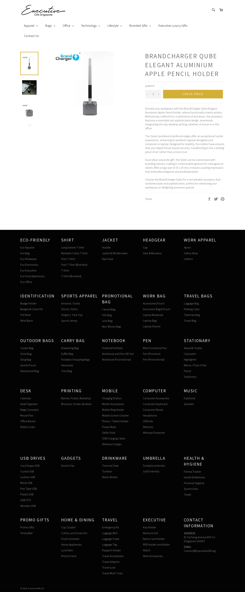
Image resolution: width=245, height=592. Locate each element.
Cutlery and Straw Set (74, 533)
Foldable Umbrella (154, 466)
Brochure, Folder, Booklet (76, 404)
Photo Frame (69, 556)
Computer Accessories (156, 398)
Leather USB (27, 477)
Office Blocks (27, 421)
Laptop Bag (150, 321)
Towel (187, 494)
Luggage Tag (109, 544)
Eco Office (26, 282)
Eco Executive (28, 270)
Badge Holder (28, 303)
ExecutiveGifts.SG (36, 588)
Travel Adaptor (111, 562)
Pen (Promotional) (153, 359)
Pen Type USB (28, 489)
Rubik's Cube (27, 427)
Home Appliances (71, 544)
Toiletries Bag (192, 315)
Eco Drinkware (28, 259)
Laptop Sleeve (152, 326)
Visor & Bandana (152, 253)
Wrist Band (26, 321)
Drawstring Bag (70, 348)
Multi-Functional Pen (155, 348)
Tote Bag (66, 371)
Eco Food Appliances (32, 276)
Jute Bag (107, 321)
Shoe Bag (26, 354)
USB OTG (25, 500)
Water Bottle (109, 477)
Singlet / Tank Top (72, 315)
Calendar (25, 398)
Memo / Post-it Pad (195, 365)
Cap (145, 247)
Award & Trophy (193, 348)
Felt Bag (107, 315)
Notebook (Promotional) (116, 359)
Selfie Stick (108, 433)
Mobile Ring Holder (113, 410)
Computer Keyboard (155, 404)
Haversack (67, 365)
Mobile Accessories (113, 404)
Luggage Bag (191, 303)
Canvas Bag (108, 309)
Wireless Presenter (154, 433)
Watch (146, 550)
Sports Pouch (28, 365)
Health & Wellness (194, 477)
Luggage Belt (110, 533)
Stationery (190, 377)
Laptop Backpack (153, 315)
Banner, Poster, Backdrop (76, 398)
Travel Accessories (112, 556)
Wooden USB (28, 506)
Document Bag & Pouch (156, 309)
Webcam (148, 427)
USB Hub (148, 421)
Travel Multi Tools (112, 573)
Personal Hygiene (194, 483)
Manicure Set (150, 533)
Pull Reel (25, 315)
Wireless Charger (112, 444)
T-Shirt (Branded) (71, 276)
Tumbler (107, 471)
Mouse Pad (26, 415)
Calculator (190, 354)
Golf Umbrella (151, 471)
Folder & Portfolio (112, 348)
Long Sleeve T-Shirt (72, 247)
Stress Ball (26, 533)
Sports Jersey (69, 321)
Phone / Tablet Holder (115, 421)
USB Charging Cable (113, 438)
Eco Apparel (27, 247)
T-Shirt (65, 270)
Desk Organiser (29, 404)
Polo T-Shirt (68, 259)
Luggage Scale (110, 539)
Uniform (188, 259)
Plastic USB (26, 494)
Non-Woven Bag (111, 326)
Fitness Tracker (192, 471)
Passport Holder (111, 550)
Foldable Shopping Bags (75, 359)
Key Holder (149, 527)
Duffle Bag (67, 354)
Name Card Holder (154, 539)
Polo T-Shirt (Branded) (74, 265)
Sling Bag (25, 359)
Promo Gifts (27, 527)
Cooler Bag (26, 348)
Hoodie (106, 247)
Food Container (70, 539)
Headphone (150, 415)
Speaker (189, 404)
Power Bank (109, 427)
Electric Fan (67, 466)
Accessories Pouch (153, 303)
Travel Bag (190, 321)
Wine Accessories (153, 556)
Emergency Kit (110, 527)
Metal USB (26, 483)
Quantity (150, 86)
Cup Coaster (68, 527)
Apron (187, 247)
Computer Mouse (153, 410)
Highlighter (190, 359)
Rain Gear (107, 259)
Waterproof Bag (29, 371)
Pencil (187, 371)
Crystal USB (27, 471)
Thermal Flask (110, 466)
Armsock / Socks (70, 303)
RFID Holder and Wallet (156, 544)
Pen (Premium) (151, 354)
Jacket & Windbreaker (115, 253)
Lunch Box (67, 550)
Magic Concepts (29, 410)
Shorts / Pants (69, 309)
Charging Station (112, 398)
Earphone (189, 398)
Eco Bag (25, 253)
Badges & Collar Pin (31, 309)
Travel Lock (108, 567)
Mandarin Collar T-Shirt (74, 253)
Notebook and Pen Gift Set (118, 354)
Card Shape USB (29, 466)
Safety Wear (191, 253)
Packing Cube (191, 309)
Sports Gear (191, 489)
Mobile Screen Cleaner (115, 415)
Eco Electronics (29, 265)
